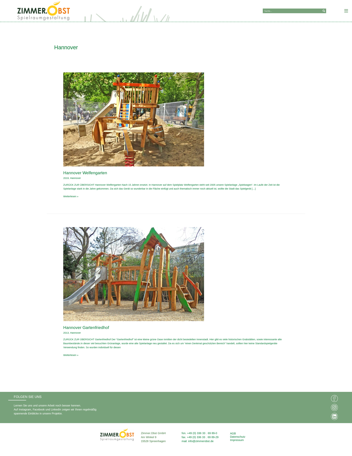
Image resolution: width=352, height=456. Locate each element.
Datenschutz (237, 436)
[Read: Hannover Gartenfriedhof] (133, 274)
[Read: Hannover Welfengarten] (133, 119)
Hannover (75, 178)
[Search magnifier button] (323, 11)
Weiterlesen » (70, 196)
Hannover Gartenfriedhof (86, 327)
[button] (339, 11)
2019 (66, 178)
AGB (233, 433)
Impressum (237, 440)
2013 (66, 332)
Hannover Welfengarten (85, 173)
